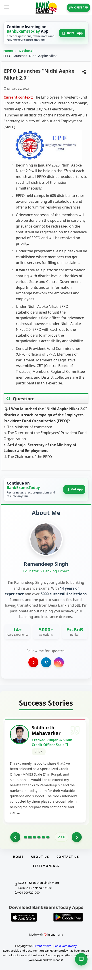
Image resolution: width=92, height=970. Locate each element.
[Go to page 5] (43, 837)
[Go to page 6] (47, 837)
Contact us (67, 857)
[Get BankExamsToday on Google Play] (68, 917)
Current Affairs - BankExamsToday (54, 946)
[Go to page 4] (38, 837)
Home (8, 50)
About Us (40, 857)
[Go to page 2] (30, 837)
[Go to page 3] (34, 837)
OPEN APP (81, 7)
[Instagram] (59, 662)
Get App (77, 489)
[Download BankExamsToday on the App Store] (24, 917)
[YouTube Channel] (33, 662)
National (26, 50)
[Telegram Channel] (46, 662)
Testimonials (46, 866)
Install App (75, 33)
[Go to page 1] (15, 837)
